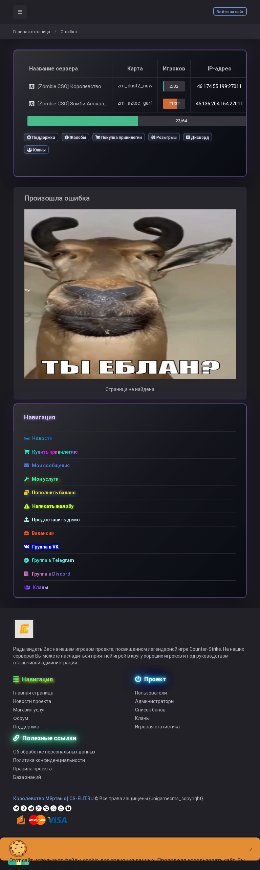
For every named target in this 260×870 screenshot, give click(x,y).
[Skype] (68, 808)
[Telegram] (31, 808)
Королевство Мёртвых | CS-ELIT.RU (53, 798)
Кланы (39, 150)
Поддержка (43, 137)
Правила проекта (32, 768)
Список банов (150, 709)
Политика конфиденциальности (49, 760)
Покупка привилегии (121, 137)
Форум (20, 718)
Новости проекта (32, 701)
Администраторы (154, 701)
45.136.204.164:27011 (219, 104)
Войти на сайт (230, 11)
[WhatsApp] (53, 808)
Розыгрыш (166, 137)
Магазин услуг (29, 709)
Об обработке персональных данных (54, 751)
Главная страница (31, 31)
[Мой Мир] (61, 808)
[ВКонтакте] (16, 808)
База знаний (27, 777)
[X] (39, 808)
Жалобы (77, 137)
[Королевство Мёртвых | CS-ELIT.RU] (24, 632)
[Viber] (46, 808)
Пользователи (151, 693)
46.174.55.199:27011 (219, 86)
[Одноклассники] (24, 808)
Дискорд (199, 137)
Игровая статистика (157, 726)
